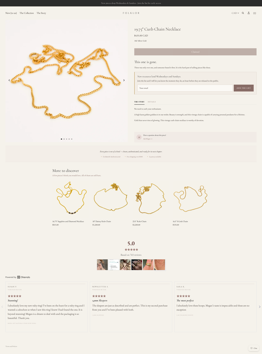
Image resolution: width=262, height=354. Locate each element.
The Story (139, 102)
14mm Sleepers (98, 315)
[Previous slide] (8, 81)
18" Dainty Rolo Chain (102, 221)
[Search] (243, 13)
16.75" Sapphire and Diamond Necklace (68, 221)
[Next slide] (125, 81)
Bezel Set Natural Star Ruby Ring (22, 323)
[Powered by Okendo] (17, 277)
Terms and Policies (11, 346)
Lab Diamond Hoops (185, 315)
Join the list (244, 88)
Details (152, 102)
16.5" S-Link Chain (180, 221)
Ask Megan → (147, 139)
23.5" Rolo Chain (139, 221)
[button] (102, 264)
